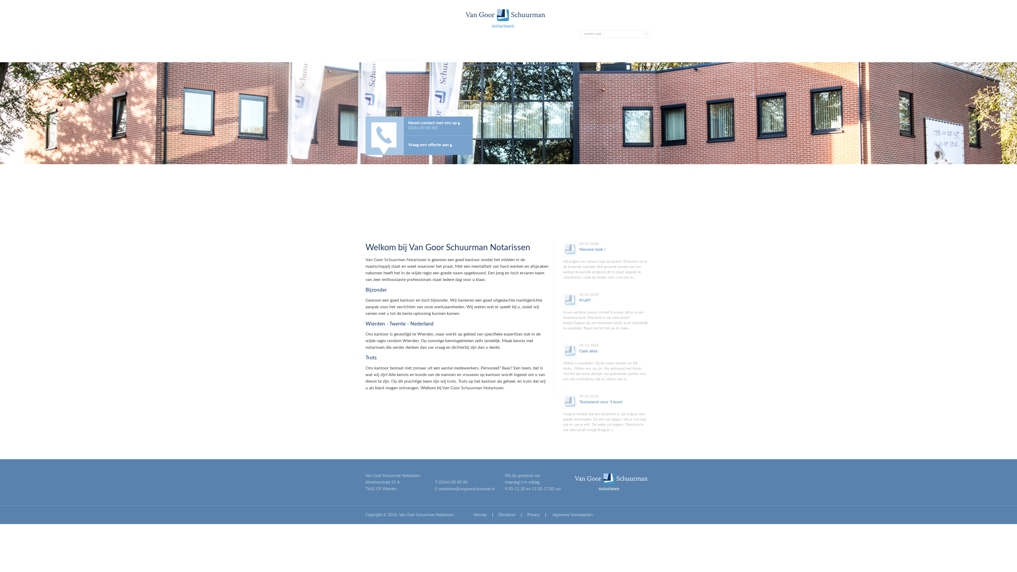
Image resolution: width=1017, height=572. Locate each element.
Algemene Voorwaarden (572, 515)
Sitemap (480, 515)
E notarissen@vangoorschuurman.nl (465, 489)
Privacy (533, 515)
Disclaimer (507, 515)
